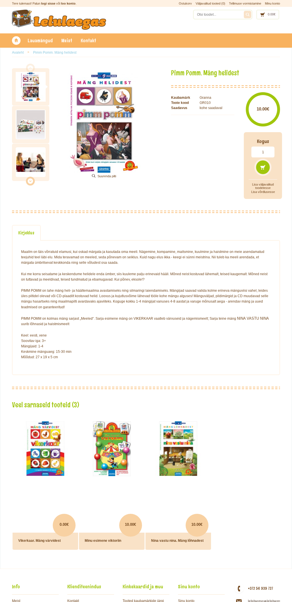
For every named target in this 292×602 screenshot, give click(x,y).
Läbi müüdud (26, 537)
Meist (66, 40)
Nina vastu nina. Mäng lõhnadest (177, 515)
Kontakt (88, 40)
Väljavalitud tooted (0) (210, 3)
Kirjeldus (26, 233)
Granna (205, 98)
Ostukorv (185, 3)
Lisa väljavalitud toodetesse (263, 186)
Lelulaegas (16, 40)
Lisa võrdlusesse (263, 192)
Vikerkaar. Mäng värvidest (39, 515)
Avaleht (18, 53)
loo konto (68, 3)
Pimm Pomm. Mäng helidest (54, 53)
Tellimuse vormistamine (245, 3)
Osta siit (92, 537)
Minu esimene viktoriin (103, 515)
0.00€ (64, 499)
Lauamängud (40, 40)
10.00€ (130, 499)
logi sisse (48, 3)
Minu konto (272, 3)
